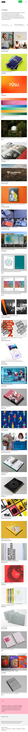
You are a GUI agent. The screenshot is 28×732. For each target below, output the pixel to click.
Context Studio (4, 51)
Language (3, 73)
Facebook (3, 730)
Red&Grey (3, 408)
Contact (14, 728)
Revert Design (4, 183)
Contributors (8, 728)
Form (2, 650)
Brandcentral (4, 562)
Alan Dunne (4, 385)
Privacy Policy (4, 727)
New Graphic (4, 363)
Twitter (23, 728)
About (2, 728)
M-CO (2, 117)
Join (20, 1)
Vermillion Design (5, 206)
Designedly (3, 250)
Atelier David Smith (5, 317)
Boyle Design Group (6, 452)
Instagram (18, 728)
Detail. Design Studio (6, 518)
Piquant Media (4, 430)
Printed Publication (18, 24)
